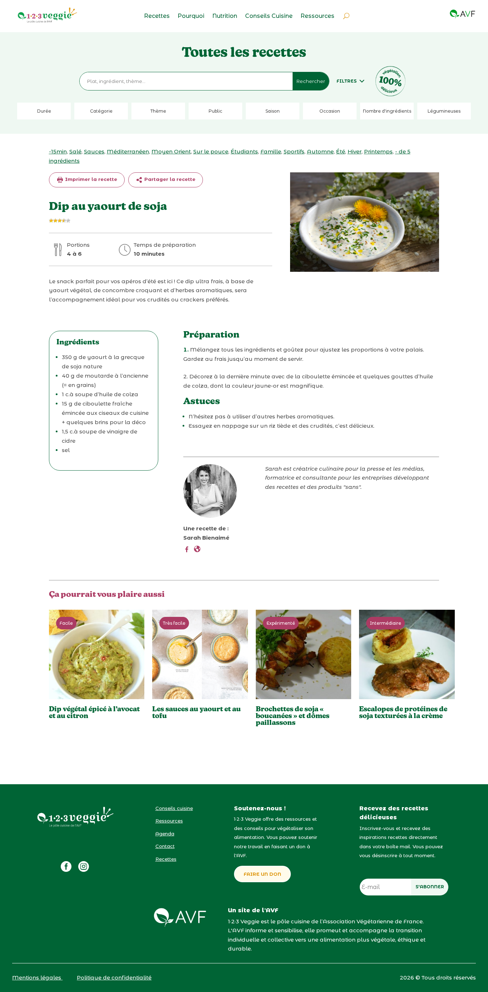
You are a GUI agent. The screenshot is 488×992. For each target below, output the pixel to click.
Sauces (94, 151)
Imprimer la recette (90, 179)
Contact (165, 846)
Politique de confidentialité (114, 977)
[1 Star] (51, 220)
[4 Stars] (64, 220)
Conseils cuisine (174, 808)
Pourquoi (191, 16)
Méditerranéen (128, 151)
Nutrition (224, 16)
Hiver (355, 151)
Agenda (164, 833)
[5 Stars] (68, 220)
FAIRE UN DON (262, 874)
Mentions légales (37, 977)
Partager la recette (169, 179)
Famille (270, 151)
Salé (75, 151)
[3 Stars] (60, 220)
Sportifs (294, 151)
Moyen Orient (171, 151)
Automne (320, 151)
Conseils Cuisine (269, 16)
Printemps (378, 151)
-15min (58, 151)
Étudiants (244, 151)
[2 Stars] (55, 220)
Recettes (157, 16)
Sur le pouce (210, 151)
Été (340, 151)
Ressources (317, 16)
